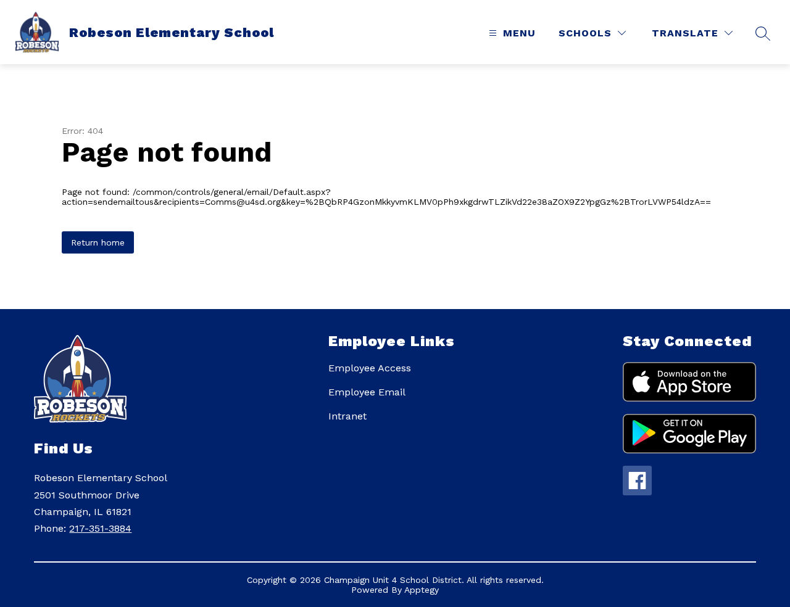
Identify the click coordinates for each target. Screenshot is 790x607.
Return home (98, 242)
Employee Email (366, 392)
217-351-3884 (100, 528)
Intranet (347, 416)
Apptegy (421, 590)
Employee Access (369, 368)
